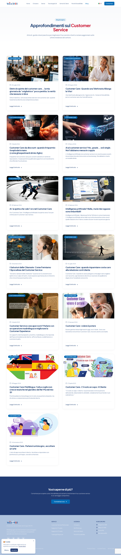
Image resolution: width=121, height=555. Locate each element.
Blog (86, 3)
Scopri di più (22, 546)
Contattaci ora (59, 502)
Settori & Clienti (64, 3)
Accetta (14, 550)
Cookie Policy (101, 548)
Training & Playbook (57, 534)
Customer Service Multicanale (60, 525)
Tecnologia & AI (52, 3)
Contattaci (109, 3)
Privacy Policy (91, 548)
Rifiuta (6, 550)
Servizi (43, 3)
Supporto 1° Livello (56, 528)
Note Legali (111, 548)
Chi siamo (35, 3)
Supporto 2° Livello (57, 531)
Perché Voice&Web (77, 3)
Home (28, 3)
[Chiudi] (33, 541)
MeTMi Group (78, 528)
